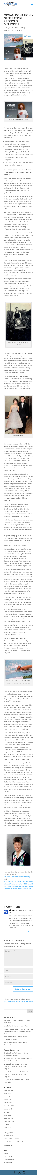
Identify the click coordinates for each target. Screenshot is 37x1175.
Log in (6, 1153)
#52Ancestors (8, 1136)
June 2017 (7, 1124)
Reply (30, 932)
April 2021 (7, 1097)
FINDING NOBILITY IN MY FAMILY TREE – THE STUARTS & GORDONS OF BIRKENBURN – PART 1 (18, 1031)
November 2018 (9, 1106)
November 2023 (9, 1090)
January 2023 (8, 1093)
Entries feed (8, 1156)
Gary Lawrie (10, 28)
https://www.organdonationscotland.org (17, 877)
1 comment (18, 30)
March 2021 (8, 1100)
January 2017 (8, 1127)
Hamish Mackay (9, 1058)
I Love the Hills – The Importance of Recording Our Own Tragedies (16, 1066)
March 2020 (8, 1103)
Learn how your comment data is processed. (18, 1001)
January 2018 (8, 1115)
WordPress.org (9, 1162)
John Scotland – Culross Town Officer (16, 1026)
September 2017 (9, 1121)
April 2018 (7, 1112)
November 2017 (9, 1118)
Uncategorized (8, 30)
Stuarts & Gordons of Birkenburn (15, 1142)
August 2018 (8, 1109)
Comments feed (9, 1159)
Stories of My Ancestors (11, 1139)
